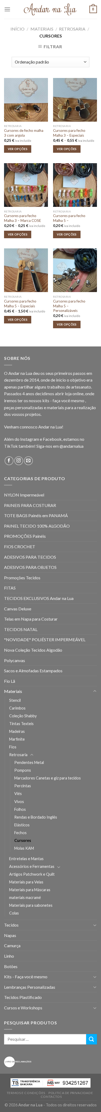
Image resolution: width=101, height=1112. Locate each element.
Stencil (15, 700)
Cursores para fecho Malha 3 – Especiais (69, 132)
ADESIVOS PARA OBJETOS (30, 567)
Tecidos (11, 924)
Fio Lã (9, 681)
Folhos (20, 809)
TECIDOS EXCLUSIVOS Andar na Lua (39, 598)
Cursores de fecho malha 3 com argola (23, 132)
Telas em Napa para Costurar (31, 618)
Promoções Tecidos (22, 577)
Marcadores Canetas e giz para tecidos (47, 778)
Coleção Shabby (23, 716)
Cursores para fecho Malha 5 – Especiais (20, 303)
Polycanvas (14, 660)
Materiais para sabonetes (31, 905)
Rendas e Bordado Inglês (35, 817)
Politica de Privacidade (70, 1093)
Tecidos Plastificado (23, 997)
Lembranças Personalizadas (29, 987)
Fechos (20, 832)
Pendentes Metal (29, 762)
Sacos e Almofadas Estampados (33, 670)
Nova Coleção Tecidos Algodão (33, 649)
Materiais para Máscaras (29, 889)
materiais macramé (25, 897)
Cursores (22, 840)
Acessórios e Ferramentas (31, 866)
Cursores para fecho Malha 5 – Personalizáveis (69, 306)
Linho (9, 955)
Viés (18, 793)
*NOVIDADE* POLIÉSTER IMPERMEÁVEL (44, 639)
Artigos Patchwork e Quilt (32, 874)
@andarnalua (71, 446)
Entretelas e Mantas (26, 858)
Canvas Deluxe (17, 608)
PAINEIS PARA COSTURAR (30, 505)
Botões (11, 966)
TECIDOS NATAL (20, 629)
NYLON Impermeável (24, 494)
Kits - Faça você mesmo (25, 976)
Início (18, 28)
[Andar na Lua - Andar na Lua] (51, 9)
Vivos (19, 801)
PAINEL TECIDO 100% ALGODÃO (37, 525)
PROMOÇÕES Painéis (25, 536)
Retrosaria (72, 28)
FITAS (10, 587)
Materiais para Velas (26, 882)
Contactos (51, 1097)
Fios (12, 747)
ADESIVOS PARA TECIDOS (30, 556)
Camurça (12, 945)
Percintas (22, 785)
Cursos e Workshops (23, 1007)
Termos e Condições (26, 1093)
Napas (10, 935)
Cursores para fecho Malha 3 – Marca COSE (22, 218)
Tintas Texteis (21, 723)
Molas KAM (24, 848)
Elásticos (22, 825)
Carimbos (17, 708)
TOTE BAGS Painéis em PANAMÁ (36, 515)
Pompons (22, 770)
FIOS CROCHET (19, 546)
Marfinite (17, 739)
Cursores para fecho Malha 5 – (69, 218)
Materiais (41, 28)
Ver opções (17, 149)
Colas (14, 913)
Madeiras (17, 731)
